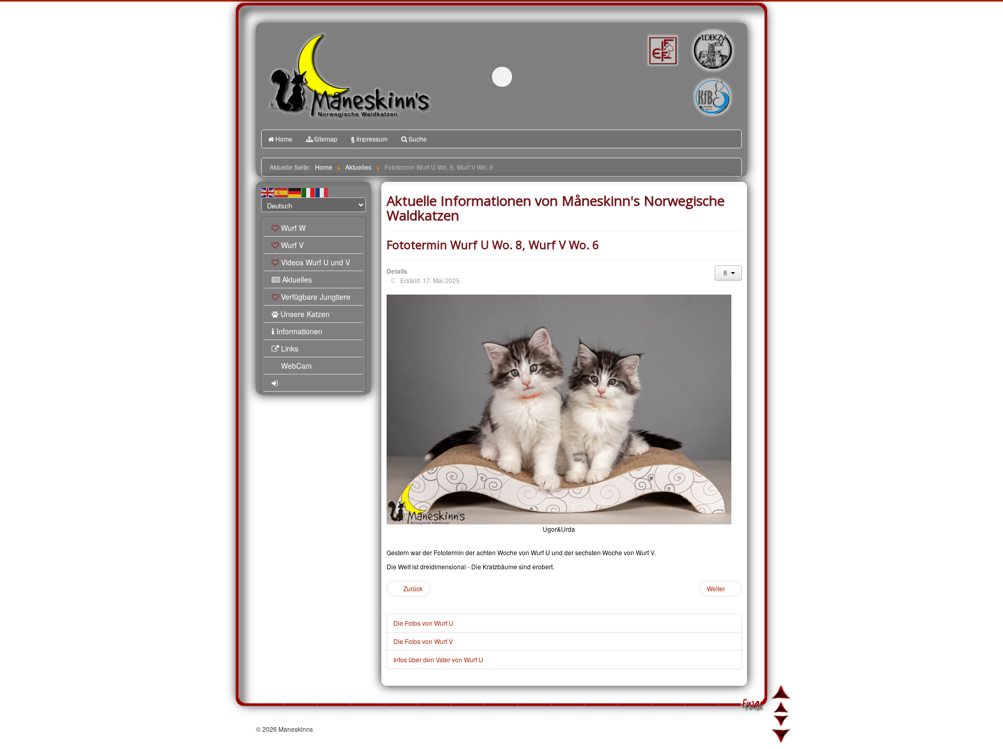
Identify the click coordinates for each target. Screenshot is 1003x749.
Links (289, 348)
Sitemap (325, 138)
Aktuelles (297, 279)
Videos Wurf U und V (315, 262)
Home (284, 138)
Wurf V (292, 245)
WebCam (296, 365)
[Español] (281, 191)
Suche (418, 138)
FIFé (661, 49)
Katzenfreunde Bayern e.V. (691, 81)
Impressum (369, 139)
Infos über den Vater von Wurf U (438, 659)
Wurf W (293, 228)
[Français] (322, 191)
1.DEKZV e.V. (712, 50)
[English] (268, 191)
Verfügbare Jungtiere (316, 296)
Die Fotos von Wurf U (423, 622)
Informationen (299, 331)
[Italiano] (309, 191)
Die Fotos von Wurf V (423, 641)
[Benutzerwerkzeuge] (728, 272)
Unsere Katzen (305, 314)
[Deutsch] (295, 191)
